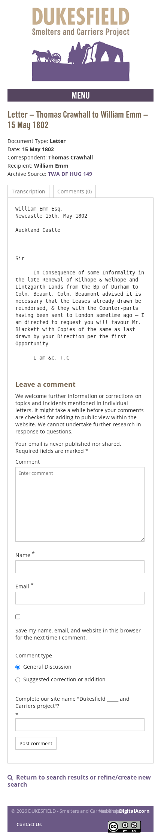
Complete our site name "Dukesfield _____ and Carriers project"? (72, 702)
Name (22, 555)
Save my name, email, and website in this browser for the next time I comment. (78, 634)
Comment (27, 461)
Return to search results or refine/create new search (79, 781)
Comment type (33, 655)
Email (22, 586)
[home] (80, 44)
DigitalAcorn (134, 811)
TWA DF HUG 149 (70, 173)
